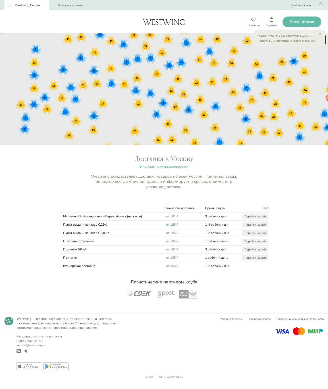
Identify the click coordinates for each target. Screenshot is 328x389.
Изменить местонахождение (164, 166)
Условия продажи (231, 319)
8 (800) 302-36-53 (29, 341)
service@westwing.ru (31, 345)
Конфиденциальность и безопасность (300, 319)
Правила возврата (259, 319)
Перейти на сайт (255, 216)
